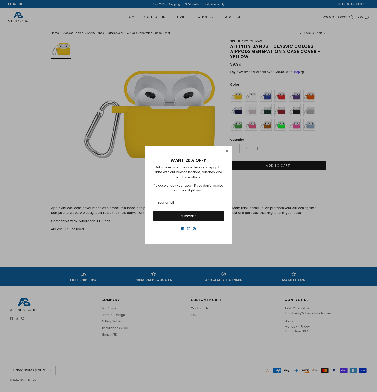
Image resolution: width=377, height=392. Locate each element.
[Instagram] (188, 228)
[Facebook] (182, 228)
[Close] (226, 151)
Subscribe (188, 216)
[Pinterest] (194, 228)
